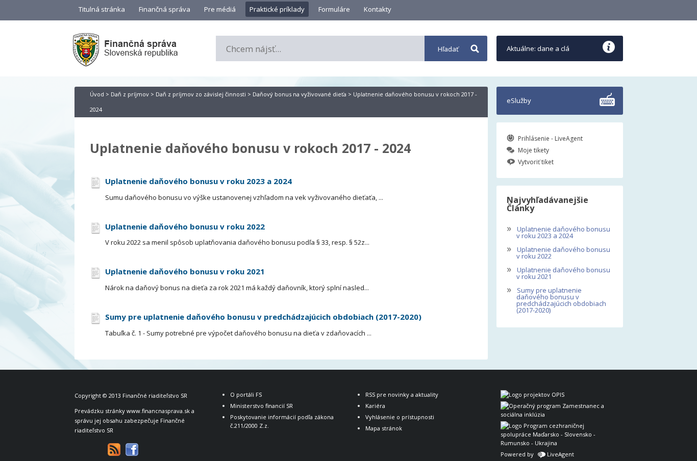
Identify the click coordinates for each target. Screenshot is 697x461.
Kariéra (375, 405)
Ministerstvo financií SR (261, 405)
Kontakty (377, 9)
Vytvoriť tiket (536, 162)
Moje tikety (533, 150)
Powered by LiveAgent (537, 454)
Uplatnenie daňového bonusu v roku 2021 (558, 272)
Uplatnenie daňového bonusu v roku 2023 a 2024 (558, 231)
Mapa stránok (383, 428)
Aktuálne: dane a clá (538, 48)
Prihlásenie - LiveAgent (550, 138)
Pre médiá (220, 9)
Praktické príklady (277, 9)
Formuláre (334, 9)
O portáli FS (246, 394)
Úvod (97, 94)
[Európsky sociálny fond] (554, 414)
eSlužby (519, 100)
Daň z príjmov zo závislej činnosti (201, 94)
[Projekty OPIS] (532, 394)
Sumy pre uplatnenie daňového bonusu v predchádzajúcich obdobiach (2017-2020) (556, 299)
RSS (114, 449)
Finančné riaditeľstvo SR (154, 395)
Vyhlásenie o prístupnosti (399, 417)
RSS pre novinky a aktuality (401, 394)
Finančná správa (164, 9)
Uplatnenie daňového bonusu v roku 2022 (558, 252)
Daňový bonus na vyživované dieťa (299, 94)
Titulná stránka (102, 9)
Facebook (132, 449)
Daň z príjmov (130, 94)
